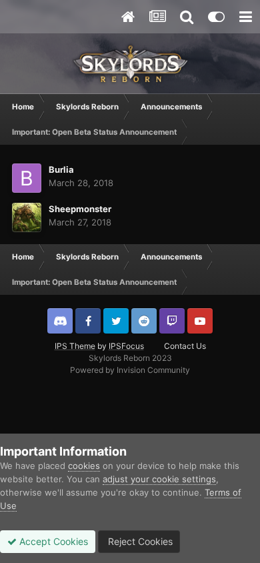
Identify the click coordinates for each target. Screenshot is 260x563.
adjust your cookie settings (159, 479)
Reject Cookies (139, 541)
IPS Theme (75, 346)
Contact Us (185, 346)
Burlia (61, 169)
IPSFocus (126, 346)
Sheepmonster (80, 208)
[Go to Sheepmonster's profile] (26, 217)
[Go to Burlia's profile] (26, 178)
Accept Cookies (52, 541)
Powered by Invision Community (130, 370)
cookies (84, 465)
